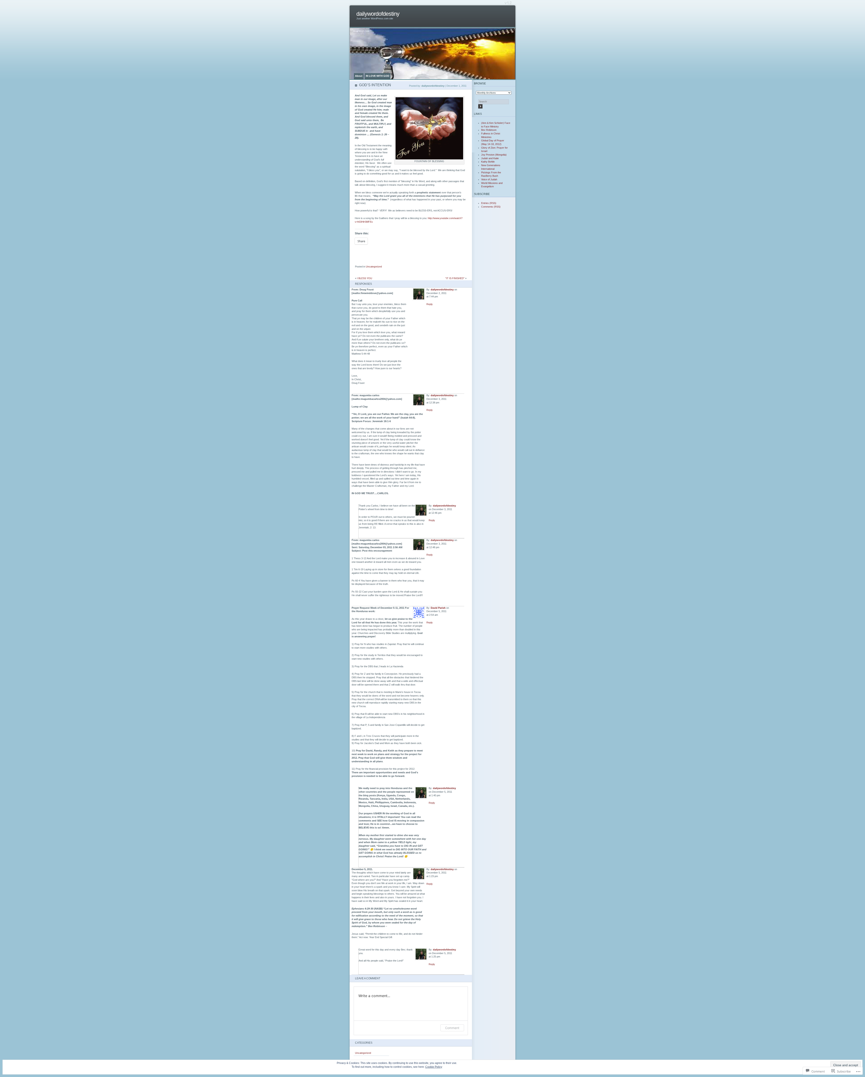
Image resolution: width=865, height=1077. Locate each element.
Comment (452, 1028)
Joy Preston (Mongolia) (494, 154)
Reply (429, 304)
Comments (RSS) (491, 206)
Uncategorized (374, 266)
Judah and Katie (490, 158)
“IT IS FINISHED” (454, 278)
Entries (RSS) (488, 203)
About (358, 76)
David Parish (438, 607)
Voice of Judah (489, 179)
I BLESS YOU (364, 278)
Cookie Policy (433, 1066)
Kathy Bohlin (488, 161)
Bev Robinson (488, 130)
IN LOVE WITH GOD (377, 76)
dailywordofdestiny (377, 14)
